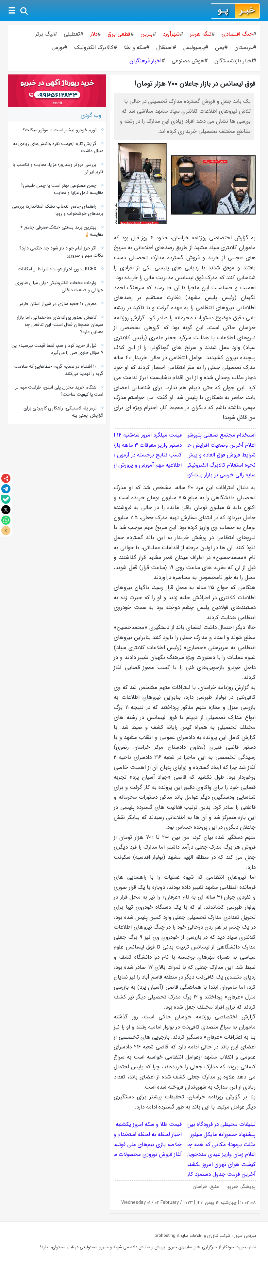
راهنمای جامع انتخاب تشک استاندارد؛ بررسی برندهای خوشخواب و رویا (57, 210)
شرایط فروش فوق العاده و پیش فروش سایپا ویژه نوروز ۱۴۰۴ (190, 455)
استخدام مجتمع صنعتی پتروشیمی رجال (212, 435)
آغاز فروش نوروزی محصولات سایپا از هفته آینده (129, 1154)
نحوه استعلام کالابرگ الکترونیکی (220, 465)
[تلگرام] (6, 489)
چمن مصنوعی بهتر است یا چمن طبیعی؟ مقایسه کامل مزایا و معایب (62, 189)
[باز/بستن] (6, 530)
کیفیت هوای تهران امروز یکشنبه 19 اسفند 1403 (205, 1164)
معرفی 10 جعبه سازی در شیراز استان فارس (56, 303)
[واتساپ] (6, 520)
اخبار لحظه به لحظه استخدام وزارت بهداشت (133, 1134)
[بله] (6, 499)
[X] (6, 509)
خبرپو (232, 1186)
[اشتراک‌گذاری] (6, 478)
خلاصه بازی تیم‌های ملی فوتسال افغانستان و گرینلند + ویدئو (114, 1144)
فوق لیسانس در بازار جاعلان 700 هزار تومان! (195, 83)
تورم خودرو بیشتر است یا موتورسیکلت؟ (59, 130)
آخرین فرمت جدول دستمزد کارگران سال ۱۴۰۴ (205, 1174)
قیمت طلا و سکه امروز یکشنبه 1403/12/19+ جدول (127, 1124)
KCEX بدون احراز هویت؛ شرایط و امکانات (57, 269)
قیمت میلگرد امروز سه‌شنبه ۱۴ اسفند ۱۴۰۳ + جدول (126, 435)
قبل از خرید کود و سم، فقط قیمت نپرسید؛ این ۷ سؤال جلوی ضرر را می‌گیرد (57, 349)
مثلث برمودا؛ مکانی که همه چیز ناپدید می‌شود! (203, 1144)
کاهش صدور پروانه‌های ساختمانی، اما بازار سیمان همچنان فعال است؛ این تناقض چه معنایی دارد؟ (60, 324)
